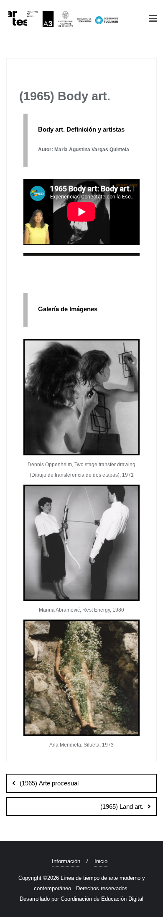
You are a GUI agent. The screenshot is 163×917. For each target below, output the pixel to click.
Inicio (100, 861)
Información (66, 861)
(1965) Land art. (121, 806)
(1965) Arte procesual (49, 783)
